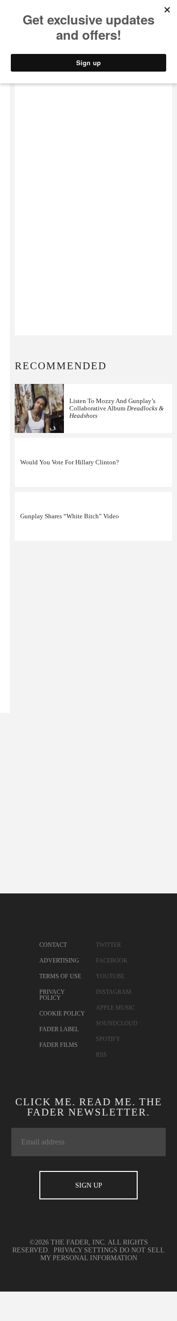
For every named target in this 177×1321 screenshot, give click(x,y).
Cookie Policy (62, 1013)
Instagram (113, 992)
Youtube (110, 976)
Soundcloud (117, 1023)
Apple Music (115, 1007)
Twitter (108, 944)
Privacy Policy (52, 995)
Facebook (112, 960)
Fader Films (58, 1045)
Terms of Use (60, 976)
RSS (101, 1054)
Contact (53, 944)
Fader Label (59, 1029)
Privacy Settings (86, 1250)
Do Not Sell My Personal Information (102, 1254)
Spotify (108, 1039)
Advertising (59, 960)
